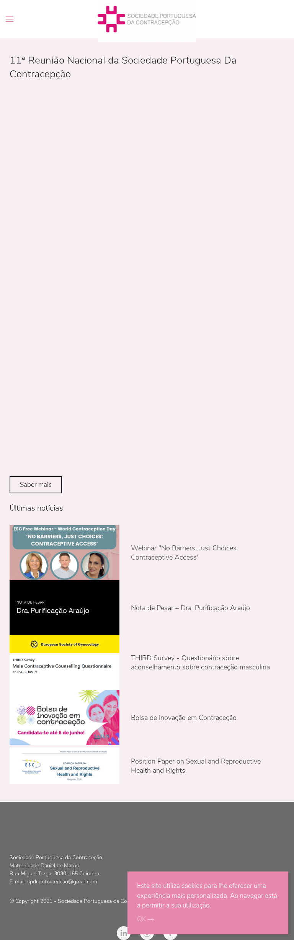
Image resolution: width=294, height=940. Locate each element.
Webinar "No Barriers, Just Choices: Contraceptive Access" (184, 552)
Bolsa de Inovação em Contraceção (184, 717)
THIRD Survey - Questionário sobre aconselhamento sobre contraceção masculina (200, 662)
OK (141, 919)
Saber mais (36, 484)
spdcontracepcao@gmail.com (62, 881)
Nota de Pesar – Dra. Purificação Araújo (190, 607)
